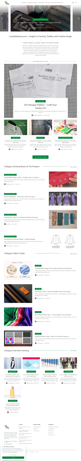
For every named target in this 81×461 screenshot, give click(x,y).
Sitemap (37, 451)
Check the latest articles (40, 157)
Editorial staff (37, 424)
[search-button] (73, 2)
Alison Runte (36, 428)
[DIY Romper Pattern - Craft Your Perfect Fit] (40, 91)
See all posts (73, 167)
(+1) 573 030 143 (9, 444)
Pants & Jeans (48, 2)
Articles (21, 424)
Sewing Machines (41, 2)
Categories (51, 424)
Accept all (13, 457)
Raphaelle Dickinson (37, 426)
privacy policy (14, 452)
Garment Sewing (60, 2)
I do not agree (13, 454)
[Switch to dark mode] (76, 3)
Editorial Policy (32, 451)
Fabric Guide (54, 2)
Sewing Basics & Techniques (32, 2)
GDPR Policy (26, 451)
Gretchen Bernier (37, 430)
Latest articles (23, 2)
